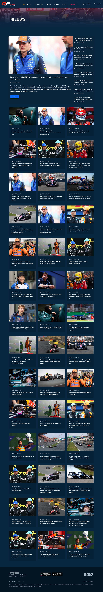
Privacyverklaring (21, 581)
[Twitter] (91, 575)
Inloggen (98, 4)
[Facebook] (85, 575)
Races (56, 4)
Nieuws (72, 4)
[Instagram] (88, 575)
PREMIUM (28, 4)
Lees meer (15, 97)
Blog (10, 581)
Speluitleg (39, 4)
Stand (64, 4)
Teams (48, 4)
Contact (14, 581)
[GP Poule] (8, 4)
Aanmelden (87, 4)
